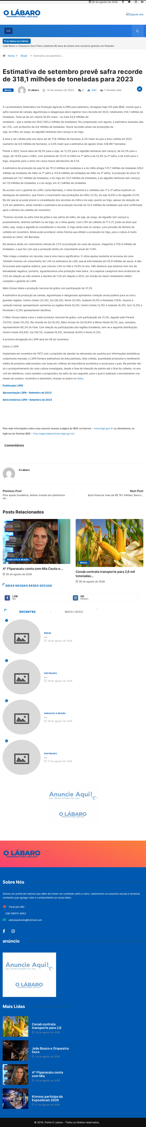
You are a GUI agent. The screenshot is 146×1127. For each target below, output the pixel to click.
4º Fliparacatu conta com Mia (47, 1070)
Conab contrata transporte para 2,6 (46, 1021)
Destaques (86, 555)
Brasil (24, 51)
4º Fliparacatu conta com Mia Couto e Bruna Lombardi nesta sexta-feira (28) (74, 41)
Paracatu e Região (55, 709)
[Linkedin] (142, 2)
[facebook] (123, 2)
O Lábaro (33, 85)
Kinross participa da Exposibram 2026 (47, 1094)
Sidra (80, 374)
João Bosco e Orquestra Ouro (50, 1045)
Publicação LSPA (13, 381)
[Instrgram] (136, 2)
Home (11, 51)
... (45, 632)
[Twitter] (129, 2)
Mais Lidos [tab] (74, 607)
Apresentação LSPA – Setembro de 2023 (27, 388)
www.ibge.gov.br (103, 424)
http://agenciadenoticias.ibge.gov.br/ (54, 429)
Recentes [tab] (27, 607)
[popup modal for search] (137, 31)
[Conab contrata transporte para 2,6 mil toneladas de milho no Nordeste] (15, 1022)
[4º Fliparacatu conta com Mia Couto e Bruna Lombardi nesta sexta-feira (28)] (15, 1070)
